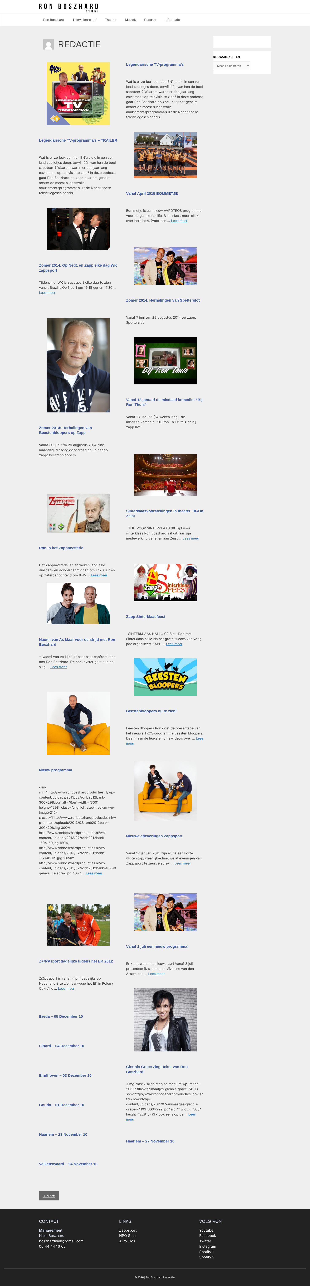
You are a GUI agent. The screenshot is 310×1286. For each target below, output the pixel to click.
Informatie (172, 20)
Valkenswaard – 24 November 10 (68, 1164)
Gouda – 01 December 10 (61, 1105)
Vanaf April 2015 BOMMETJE (152, 193)
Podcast (150, 20)
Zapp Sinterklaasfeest (145, 617)
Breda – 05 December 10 (61, 1016)
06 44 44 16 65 (52, 1246)
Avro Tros (127, 1241)
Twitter (205, 1241)
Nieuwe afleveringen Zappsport (154, 836)
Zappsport (128, 1230)
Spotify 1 (206, 1252)
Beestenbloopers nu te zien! (151, 711)
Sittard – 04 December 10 (61, 1046)
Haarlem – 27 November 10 (150, 1141)
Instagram (207, 1246)
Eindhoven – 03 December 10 (65, 1075)
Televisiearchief (84, 20)
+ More (49, 1196)
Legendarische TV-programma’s (155, 64)
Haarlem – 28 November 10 (63, 1134)
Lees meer (179, 221)
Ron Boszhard (53, 20)
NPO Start (127, 1236)
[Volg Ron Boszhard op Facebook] (269, 7)
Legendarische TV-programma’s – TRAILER (78, 140)
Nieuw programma (55, 770)
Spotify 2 (206, 1257)
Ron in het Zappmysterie (61, 548)
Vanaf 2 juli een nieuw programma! (157, 946)
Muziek (130, 20)
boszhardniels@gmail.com (61, 1241)
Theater (111, 20)
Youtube (206, 1230)
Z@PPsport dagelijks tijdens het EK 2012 (76, 961)
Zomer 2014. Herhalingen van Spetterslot (163, 300)
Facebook (207, 1236)
